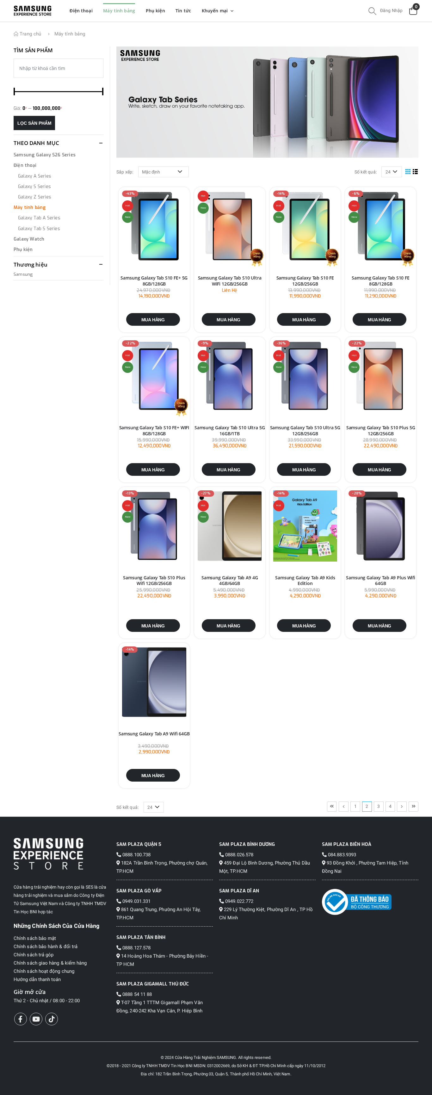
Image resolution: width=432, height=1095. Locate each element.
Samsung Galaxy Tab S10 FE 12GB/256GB (305, 281)
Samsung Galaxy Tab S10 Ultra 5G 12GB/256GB (305, 431)
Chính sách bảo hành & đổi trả (45, 946)
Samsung (23, 274)
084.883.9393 (341, 855)
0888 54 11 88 (136, 994)
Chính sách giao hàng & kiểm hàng (50, 963)
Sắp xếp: (124, 171)
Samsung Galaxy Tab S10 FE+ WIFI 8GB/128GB (154, 431)
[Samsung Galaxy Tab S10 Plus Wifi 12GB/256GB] (154, 526)
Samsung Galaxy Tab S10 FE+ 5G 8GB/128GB (154, 281)
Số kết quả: (366, 171)
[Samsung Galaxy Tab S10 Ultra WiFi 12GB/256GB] (229, 226)
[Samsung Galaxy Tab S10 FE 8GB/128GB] (380, 226)
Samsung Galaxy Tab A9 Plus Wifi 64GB (380, 581)
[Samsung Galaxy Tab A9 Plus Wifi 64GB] (380, 526)
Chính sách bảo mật (35, 938)
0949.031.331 (136, 901)
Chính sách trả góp (33, 955)
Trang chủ (29, 34)
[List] (415, 171)
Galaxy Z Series (34, 197)
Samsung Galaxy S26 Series (45, 155)
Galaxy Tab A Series (39, 218)
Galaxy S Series (34, 187)
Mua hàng (153, 319)
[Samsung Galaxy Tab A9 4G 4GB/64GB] (229, 526)
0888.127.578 (136, 948)
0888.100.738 (136, 855)
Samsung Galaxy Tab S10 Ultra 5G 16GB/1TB (229, 431)
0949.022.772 (238, 901)
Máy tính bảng (30, 208)
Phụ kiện (23, 250)
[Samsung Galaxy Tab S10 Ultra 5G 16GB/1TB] (229, 376)
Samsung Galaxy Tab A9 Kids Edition (305, 581)
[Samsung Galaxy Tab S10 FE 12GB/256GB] (305, 226)
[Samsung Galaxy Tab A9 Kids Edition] (305, 526)
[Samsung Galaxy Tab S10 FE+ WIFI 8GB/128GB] (154, 376)
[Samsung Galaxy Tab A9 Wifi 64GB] (154, 682)
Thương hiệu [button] (30, 264)
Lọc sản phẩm (34, 123)
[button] (372, 12)
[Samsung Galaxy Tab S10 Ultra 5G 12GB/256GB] (305, 376)
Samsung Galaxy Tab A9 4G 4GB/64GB (229, 581)
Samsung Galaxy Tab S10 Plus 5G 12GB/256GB (380, 431)
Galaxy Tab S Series (39, 229)
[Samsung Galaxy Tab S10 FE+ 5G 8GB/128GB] (154, 226)
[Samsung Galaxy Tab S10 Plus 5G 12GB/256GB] (380, 376)
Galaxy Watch (29, 239)
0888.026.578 (238, 855)
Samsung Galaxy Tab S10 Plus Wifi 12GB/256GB (154, 581)
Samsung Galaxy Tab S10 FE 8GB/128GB (381, 281)
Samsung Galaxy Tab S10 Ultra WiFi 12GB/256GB (230, 281)
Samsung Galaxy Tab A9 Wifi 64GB (154, 734)
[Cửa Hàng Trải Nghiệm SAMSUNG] (62, 853)
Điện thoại (25, 165)
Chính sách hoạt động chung (44, 971)
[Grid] (408, 171)
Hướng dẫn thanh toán (37, 979)
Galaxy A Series (34, 176)
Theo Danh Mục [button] (36, 143)
